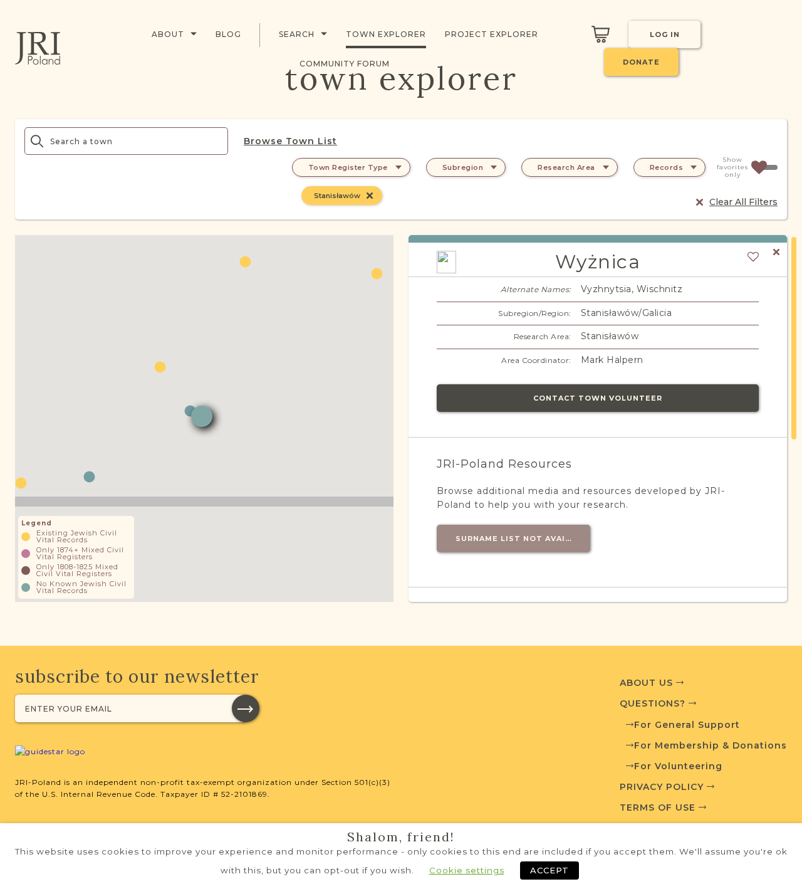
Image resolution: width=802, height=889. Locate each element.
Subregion (463, 167)
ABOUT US (648, 682)
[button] (89, 477)
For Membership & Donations (710, 745)
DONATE (641, 62)
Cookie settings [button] (466, 870)
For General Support (687, 724)
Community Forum (344, 63)
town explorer (386, 34)
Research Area (566, 167)
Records (667, 167)
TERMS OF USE (659, 807)
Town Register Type (348, 167)
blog (228, 34)
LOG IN (665, 34)
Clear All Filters (743, 202)
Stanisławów (337, 195)
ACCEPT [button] (549, 870)
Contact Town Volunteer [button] (597, 398)
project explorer (491, 34)
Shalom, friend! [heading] (401, 836)
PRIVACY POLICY (663, 786)
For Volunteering (678, 766)
